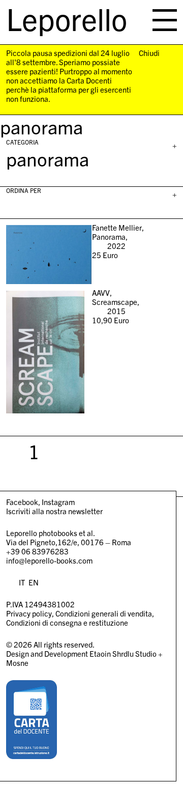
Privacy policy (29, 613)
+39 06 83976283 (37, 551)
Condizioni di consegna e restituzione (67, 622)
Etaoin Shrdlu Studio (123, 653)
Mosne (17, 662)
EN (33, 582)
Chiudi (149, 53)
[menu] (164, 20)
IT (22, 582)
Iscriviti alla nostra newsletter (54, 511)
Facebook (22, 502)
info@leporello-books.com (49, 560)
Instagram (58, 502)
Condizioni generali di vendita (103, 613)
